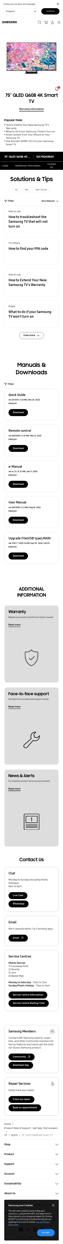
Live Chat (18, 895)
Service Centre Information (28, 994)
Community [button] (19, 1056)
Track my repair (21, 1099)
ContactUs (51, 166)
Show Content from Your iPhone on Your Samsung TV (28, 136)
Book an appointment (25, 1107)
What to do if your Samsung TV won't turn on (30, 131)
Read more (14, 624)
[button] (31, 219)
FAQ (26, 190)
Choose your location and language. (19, 4)
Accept (46, 1232)
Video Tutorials (41, 190)
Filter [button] (11, 200)
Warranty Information (31, 109)
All (16, 190)
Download (18, 412)
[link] (57, 89)
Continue (50, 11)
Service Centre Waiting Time (29, 1003)
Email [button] (16, 937)
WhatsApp (18, 903)
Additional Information (27, 165)
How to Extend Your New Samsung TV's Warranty (27, 126)
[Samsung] (9, 22)
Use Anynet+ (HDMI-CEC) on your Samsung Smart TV (29, 143)
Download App (21, 1065)
